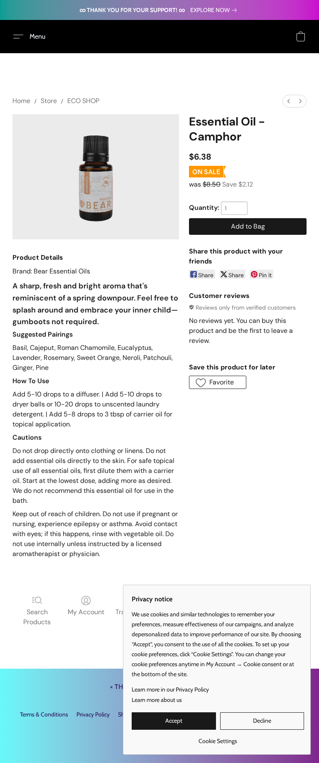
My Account (86, 612)
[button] (32, 37)
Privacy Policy (93, 714)
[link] (215, 10)
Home (21, 100)
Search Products (37, 617)
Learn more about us (157, 700)
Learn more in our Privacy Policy (170, 689)
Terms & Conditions (44, 714)
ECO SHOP (83, 100)
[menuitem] (288, 101)
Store (49, 100)
